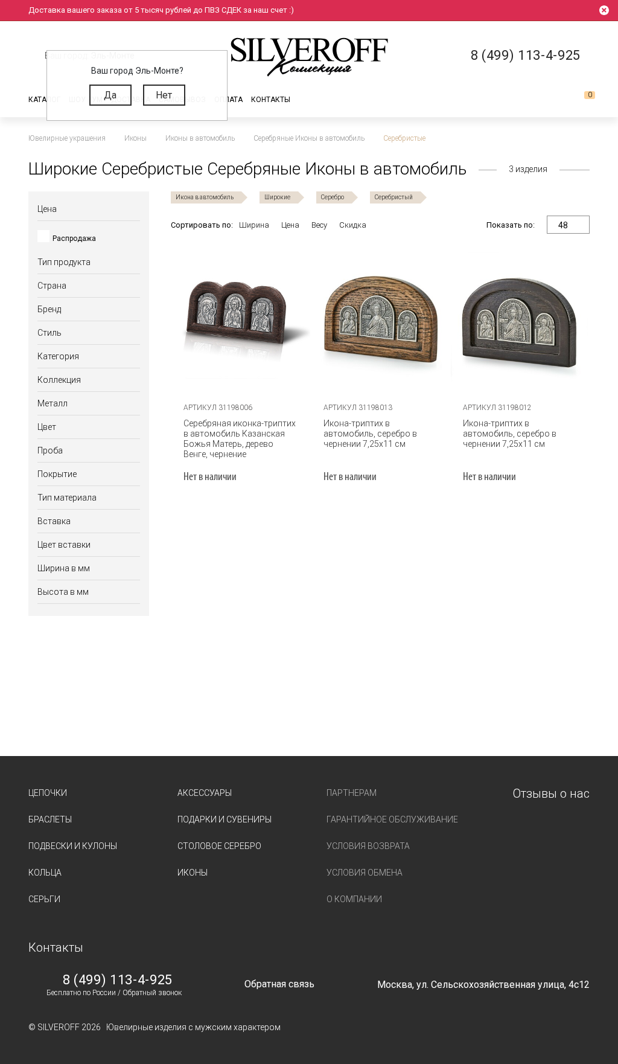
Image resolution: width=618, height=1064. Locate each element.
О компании (354, 899)
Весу (319, 224)
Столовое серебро (219, 846)
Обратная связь (279, 984)
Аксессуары (204, 793)
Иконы (192, 872)
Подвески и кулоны (72, 846)
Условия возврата (368, 846)
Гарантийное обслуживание (392, 819)
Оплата (228, 99)
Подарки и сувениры (224, 819)
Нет (164, 95)
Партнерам (352, 793)
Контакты (270, 99)
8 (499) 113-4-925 (118, 980)
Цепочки (47, 793)
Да (110, 95)
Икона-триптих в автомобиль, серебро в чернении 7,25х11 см (370, 433)
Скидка (352, 224)
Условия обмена (365, 872)
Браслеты (50, 819)
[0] (580, 99)
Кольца (45, 872)
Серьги (44, 899)
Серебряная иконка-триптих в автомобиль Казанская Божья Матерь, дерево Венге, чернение (239, 438)
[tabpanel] (380, 318)
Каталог (44, 99)
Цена (290, 224)
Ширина (254, 224)
